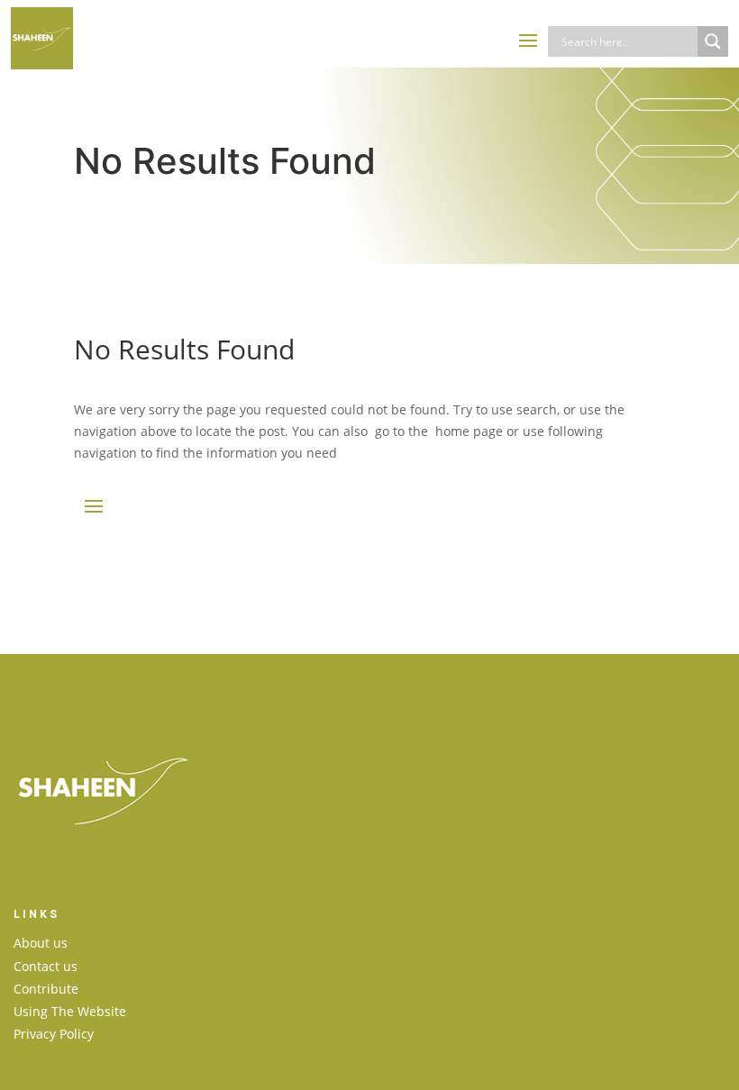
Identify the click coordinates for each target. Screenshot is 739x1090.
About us (41, 942)
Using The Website (70, 1011)
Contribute (46, 988)
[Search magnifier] (713, 41)
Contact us (46, 966)
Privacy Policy (54, 1033)
